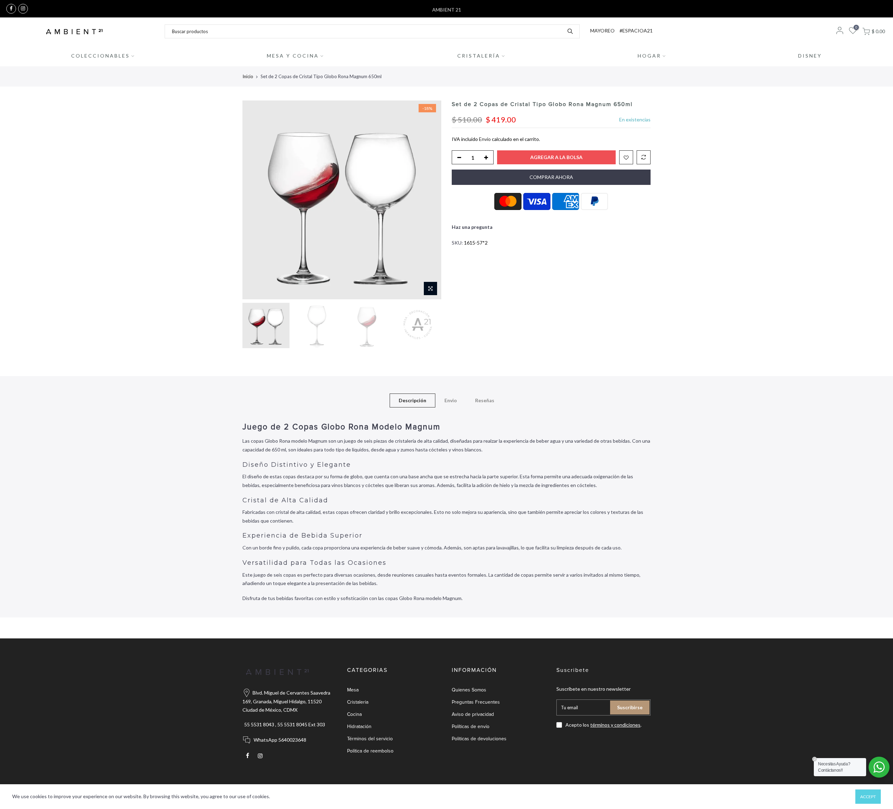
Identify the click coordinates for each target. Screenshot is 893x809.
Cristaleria (357, 702)
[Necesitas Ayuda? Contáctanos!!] (879, 767)
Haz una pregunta (472, 227)
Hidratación (359, 726)
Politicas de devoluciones (479, 739)
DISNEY (810, 56)
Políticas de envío (470, 726)
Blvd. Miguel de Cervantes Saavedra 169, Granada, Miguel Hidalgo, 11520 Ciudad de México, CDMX (286, 701)
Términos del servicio (370, 739)
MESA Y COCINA (293, 56)
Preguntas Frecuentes (476, 702)
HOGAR (649, 56)
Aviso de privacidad (473, 714)
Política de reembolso (370, 751)
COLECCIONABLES (100, 56)
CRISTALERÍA (478, 56)
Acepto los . (603, 725)
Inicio (247, 76)
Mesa (353, 690)
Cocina (354, 714)
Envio (485, 139)
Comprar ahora (551, 177)
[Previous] (255, 200)
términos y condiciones (615, 725)
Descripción (412, 400)
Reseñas (484, 400)
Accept (868, 796)
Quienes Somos (469, 690)
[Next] (429, 200)
